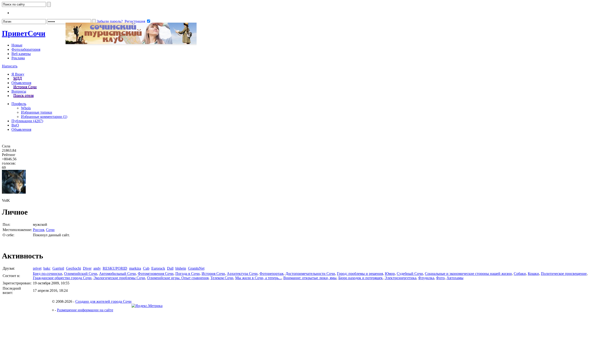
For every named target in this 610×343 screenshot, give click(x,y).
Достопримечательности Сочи (310, 274)
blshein (180, 268)
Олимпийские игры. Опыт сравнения (177, 278)
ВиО (15, 125)
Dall (170, 268)
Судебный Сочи (410, 274)
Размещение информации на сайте (85, 310)
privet (37, 268)
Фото (440, 278)
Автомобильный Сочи (117, 274)
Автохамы (455, 278)
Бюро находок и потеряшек (360, 278)
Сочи (23, 33)
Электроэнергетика (400, 278)
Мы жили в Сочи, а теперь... (258, 278)
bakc (47, 268)
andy (97, 268)
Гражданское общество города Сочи (62, 278)
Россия (38, 230)
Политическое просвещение (564, 274)
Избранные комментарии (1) (44, 117)
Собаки (520, 274)
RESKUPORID (115, 268)
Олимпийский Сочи (80, 274)
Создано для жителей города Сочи (103, 301)
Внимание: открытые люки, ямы (309, 278)
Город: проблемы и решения (360, 274)
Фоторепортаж (271, 274)
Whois (26, 108)
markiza (135, 268)
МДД (17, 78)
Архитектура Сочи (242, 274)
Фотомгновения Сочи (155, 274)
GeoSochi (73, 268)
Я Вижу (17, 74)
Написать (9, 66)
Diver (87, 268)
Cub (146, 268)
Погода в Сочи (187, 274)
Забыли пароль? (110, 21)
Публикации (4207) (27, 121)
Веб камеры (21, 54)
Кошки (533, 274)
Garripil (58, 268)
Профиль (18, 104)
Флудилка (426, 278)
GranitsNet (196, 268)
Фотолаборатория (25, 49)
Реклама (18, 58)
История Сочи (25, 87)
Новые (16, 45)
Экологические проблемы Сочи (119, 278)
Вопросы (18, 91)
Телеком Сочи (221, 278)
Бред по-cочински (47, 274)
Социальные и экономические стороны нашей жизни (468, 274)
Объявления (21, 83)
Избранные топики (36, 112)
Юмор (390, 274)
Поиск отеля (23, 96)
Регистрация (135, 21)
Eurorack (158, 268)
